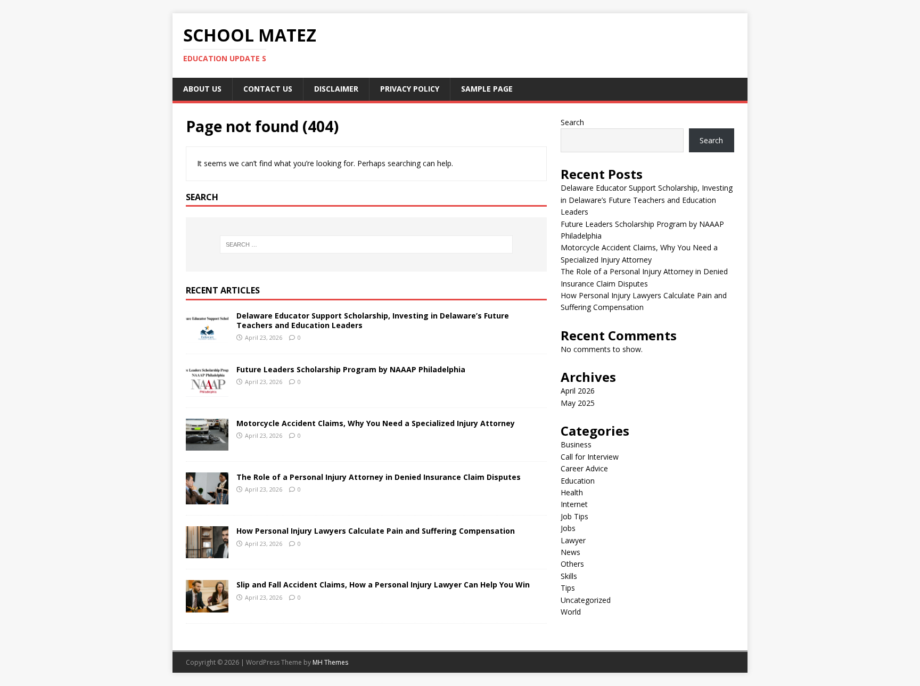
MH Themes (330, 662)
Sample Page (487, 89)
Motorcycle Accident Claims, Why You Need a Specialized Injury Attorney (375, 423)
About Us (202, 89)
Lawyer (573, 540)
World (571, 612)
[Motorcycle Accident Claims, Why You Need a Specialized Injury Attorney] (207, 444)
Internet (574, 504)
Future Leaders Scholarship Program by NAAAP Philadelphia (350, 369)
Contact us (267, 89)
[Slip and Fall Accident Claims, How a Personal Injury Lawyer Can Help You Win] (207, 606)
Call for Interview (590, 457)
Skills (569, 576)
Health (572, 492)
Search (572, 122)
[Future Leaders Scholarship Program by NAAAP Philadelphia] (207, 391)
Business (576, 444)
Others (572, 564)
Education (578, 481)
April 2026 (578, 391)
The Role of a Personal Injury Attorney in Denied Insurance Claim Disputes (378, 477)
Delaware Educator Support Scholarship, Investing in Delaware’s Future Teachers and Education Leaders (372, 320)
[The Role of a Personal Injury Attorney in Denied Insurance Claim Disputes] (207, 498)
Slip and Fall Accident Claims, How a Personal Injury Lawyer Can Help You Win (383, 584)
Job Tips (574, 516)
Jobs (568, 528)
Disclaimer (336, 89)
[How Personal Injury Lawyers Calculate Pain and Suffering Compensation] (207, 552)
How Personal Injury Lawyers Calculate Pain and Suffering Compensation (375, 531)
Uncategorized (586, 600)
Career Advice (584, 468)
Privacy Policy (409, 89)
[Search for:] (366, 244)
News (570, 552)
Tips (568, 588)
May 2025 (578, 403)
